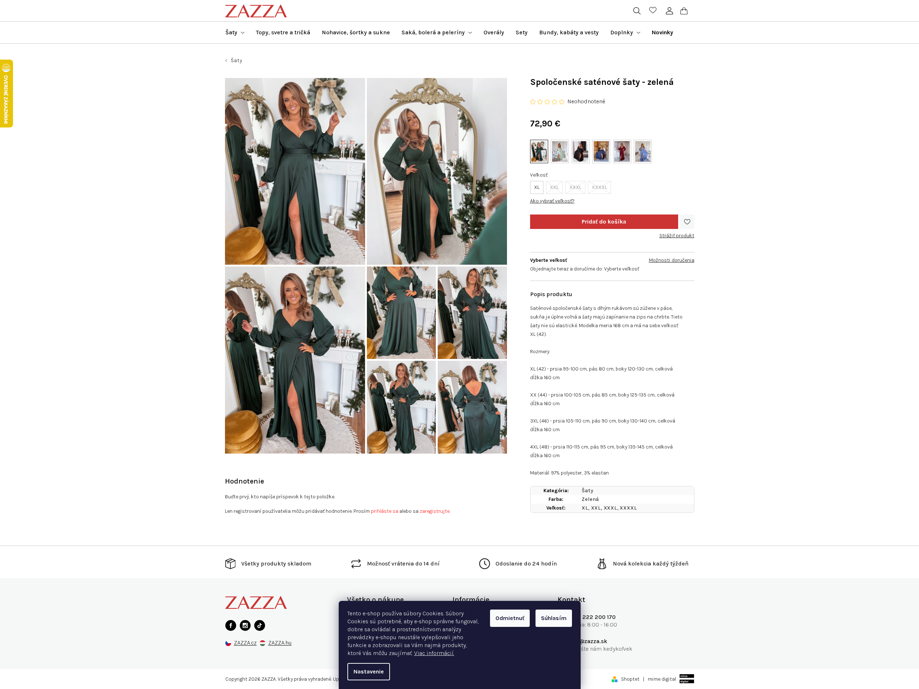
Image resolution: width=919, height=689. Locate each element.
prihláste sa (384, 511)
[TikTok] (259, 625)
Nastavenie (369, 671)
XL (536, 187)
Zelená (590, 499)
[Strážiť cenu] (676, 233)
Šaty (587, 491)
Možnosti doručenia (671, 260)
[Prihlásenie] (670, 10)
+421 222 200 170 (592, 617)
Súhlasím (554, 618)
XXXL (575, 187)
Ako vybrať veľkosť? (552, 201)
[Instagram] (245, 625)
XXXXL (599, 187)
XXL (554, 187)
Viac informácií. (434, 653)
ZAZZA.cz (245, 643)
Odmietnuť (509, 618)
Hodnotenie (244, 481)
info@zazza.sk (587, 641)
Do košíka (604, 221)
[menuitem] (235, 32)
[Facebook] (230, 625)
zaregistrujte (435, 511)
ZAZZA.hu (280, 643)
